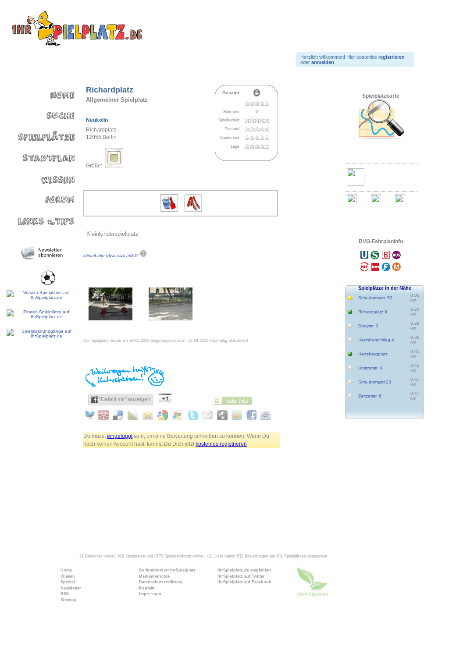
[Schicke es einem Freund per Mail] (206, 415)
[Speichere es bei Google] (163, 415)
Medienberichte (154, 576)
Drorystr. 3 (368, 325)
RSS (65, 594)
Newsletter (71, 588)
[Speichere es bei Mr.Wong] (105, 415)
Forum (38, 196)
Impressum (150, 594)
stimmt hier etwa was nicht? (111, 255)
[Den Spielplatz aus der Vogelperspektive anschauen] (380, 119)
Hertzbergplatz (373, 353)
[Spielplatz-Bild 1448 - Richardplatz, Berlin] (170, 318)
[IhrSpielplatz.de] (77, 29)
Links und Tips (38, 216)
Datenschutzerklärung (161, 582)
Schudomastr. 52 (375, 297)
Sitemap (68, 600)
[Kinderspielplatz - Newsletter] (43, 253)
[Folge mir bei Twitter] (192, 415)
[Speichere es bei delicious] (119, 415)
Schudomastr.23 (374, 382)
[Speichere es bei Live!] (177, 415)
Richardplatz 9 (372, 311)
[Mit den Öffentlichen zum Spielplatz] (381, 262)
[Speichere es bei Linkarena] (134, 415)
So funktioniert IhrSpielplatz (167, 570)
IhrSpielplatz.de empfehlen (244, 570)
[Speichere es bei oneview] (235, 415)
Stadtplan (38, 155)
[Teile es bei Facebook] (250, 415)
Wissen (38, 175)
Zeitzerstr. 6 (369, 396)
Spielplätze (38, 134)
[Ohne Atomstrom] (330, 584)
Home (38, 93)
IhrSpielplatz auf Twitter (241, 576)
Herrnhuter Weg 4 (376, 339)
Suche (38, 113)
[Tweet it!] (90, 415)
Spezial (68, 582)
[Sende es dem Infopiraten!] (221, 415)
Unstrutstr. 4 (370, 368)
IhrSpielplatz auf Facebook (244, 582)
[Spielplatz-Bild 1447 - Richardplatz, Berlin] (110, 318)
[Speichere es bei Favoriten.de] (148, 415)
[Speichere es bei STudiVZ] (264, 415)
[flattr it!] (234, 399)
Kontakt (146, 588)
